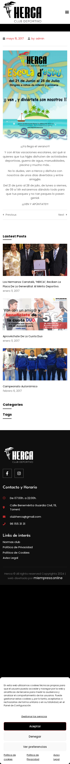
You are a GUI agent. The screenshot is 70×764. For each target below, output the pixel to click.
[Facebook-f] (7, 473)
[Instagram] (19, 473)
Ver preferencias (35, 747)
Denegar (35, 736)
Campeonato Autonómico (20, 386)
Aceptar (35, 726)
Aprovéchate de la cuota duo (23, 336)
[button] (67, 12)
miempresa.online (48, 578)
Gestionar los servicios (34, 716)
